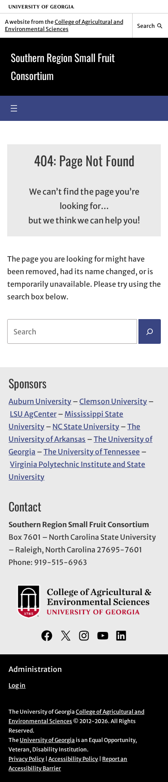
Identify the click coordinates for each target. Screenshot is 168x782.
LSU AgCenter (33, 413)
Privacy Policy (26, 758)
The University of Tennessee (91, 451)
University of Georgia (47, 740)
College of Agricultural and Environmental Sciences (64, 25)
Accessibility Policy (73, 758)
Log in (17, 685)
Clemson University (113, 401)
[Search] (149, 331)
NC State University (85, 426)
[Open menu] (14, 108)
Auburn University (40, 401)
